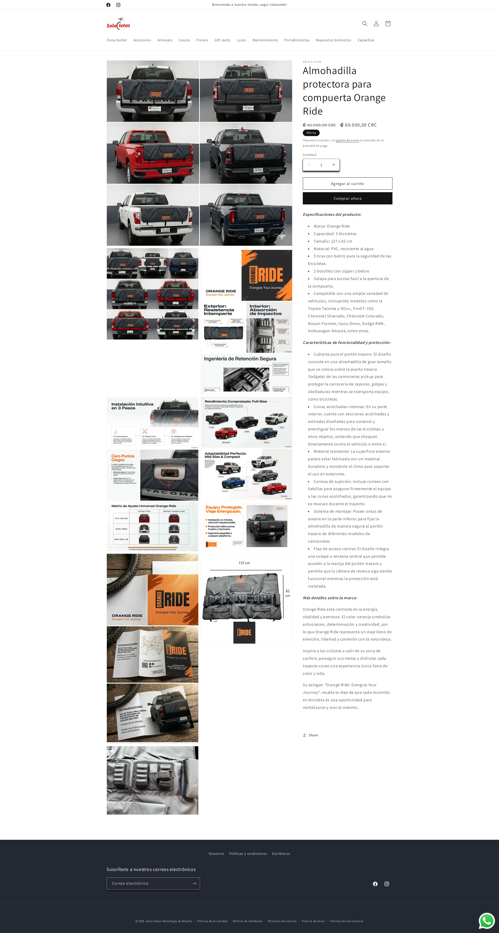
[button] (365, 23)
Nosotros (216, 853)
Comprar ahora (348, 198)
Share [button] (313, 734)
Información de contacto (347, 921)
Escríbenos (281, 853)
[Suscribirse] (194, 883)
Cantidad (309, 154)
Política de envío (313, 921)
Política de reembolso (248, 921)
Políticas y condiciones (248, 853)
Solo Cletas (154, 921)
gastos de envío (347, 140)
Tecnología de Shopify (177, 921)
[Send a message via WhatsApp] (486, 920)
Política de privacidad (212, 921)
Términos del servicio (282, 921)
